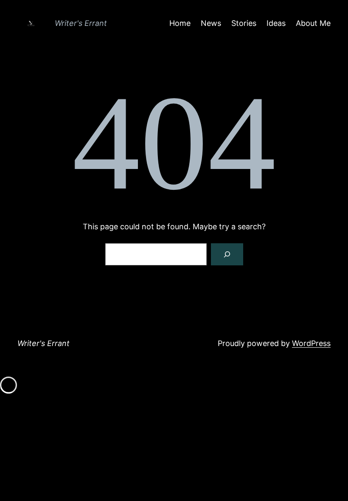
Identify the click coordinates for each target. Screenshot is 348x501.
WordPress (311, 343)
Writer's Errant (81, 23)
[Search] (227, 254)
